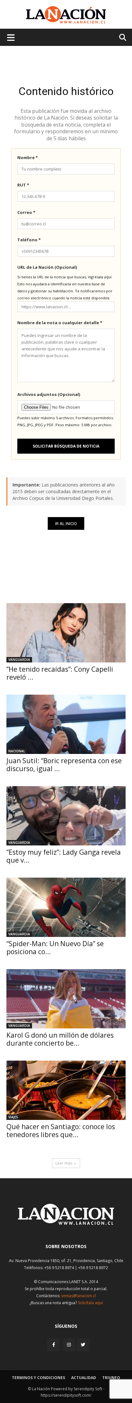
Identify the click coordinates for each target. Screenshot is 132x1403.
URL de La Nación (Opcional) (47, 267)
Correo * (26, 212)
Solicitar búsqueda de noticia (66, 446)
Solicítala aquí (90, 1302)
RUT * (23, 185)
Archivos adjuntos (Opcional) (48, 394)
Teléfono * (29, 240)
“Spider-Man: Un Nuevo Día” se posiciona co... (55, 947)
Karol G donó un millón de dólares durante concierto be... (60, 1039)
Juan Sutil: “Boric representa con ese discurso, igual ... (64, 764)
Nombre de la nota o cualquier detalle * (59, 322)
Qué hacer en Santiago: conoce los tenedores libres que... (60, 1130)
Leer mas (63, 1163)
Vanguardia (19, 659)
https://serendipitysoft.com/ (66, 1395)
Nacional (16, 751)
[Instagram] (69, 1344)
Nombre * (27, 157)
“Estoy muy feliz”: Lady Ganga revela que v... (63, 856)
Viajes (13, 1117)
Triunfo (111, 1377)
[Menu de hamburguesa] (11, 37)
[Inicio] (66, 1223)
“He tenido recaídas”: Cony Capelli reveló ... (59, 673)
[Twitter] (83, 1344)
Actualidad (83, 1377)
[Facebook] (54, 1344)
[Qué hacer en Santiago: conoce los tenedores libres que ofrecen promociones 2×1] (66, 1090)
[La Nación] (66, 15)
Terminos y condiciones (38, 1377)
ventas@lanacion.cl (78, 1295)
